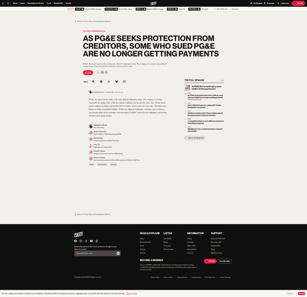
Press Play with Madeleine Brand (94, 31)
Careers (190, 242)
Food (49, 3)
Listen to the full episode (196, 138)
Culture (143, 249)
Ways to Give (216, 246)
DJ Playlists (257, 3)
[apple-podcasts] (102, 73)
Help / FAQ (191, 246)
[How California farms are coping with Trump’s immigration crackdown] (185, 103)
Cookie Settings (225, 277)
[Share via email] (124, 82)
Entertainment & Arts (36, 3)
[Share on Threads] (109, 81)
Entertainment (145, 242)
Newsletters (58, 3)
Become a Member (218, 238)
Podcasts (270, 3)
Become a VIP (216, 242)
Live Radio (167, 238)
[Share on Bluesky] (116, 81)
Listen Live (285, 3)
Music (15, 3)
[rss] (98, 73)
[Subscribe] (118, 253)
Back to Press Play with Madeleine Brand (93, 21)
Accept (301, 293)
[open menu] (3, 3)
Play (89, 73)
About (189, 238)
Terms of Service (181, 277)
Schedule (235, 9)
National (113, 164)
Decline (290, 293)
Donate (300, 3)
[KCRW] (78, 237)
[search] (9, 3)
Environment (102, 164)
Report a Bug (155, 277)
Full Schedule (169, 249)
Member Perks (216, 253)
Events (68, 3)
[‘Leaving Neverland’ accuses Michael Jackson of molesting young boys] (185, 119)
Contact (190, 253)
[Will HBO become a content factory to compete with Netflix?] (185, 127)
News (22, 3)
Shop (213, 249)
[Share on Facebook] (101, 81)
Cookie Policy (195, 277)
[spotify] (106, 73)
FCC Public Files (208, 277)
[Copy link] (93, 81)
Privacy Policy (167, 277)
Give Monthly (225, 261)
